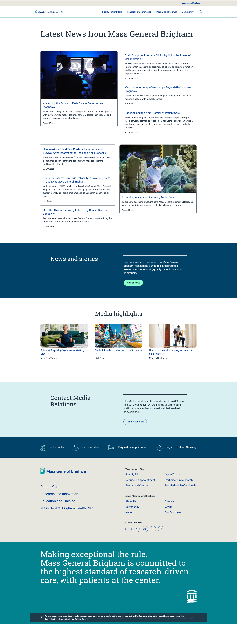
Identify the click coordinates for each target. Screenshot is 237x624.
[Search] (200, 12)
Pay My (131, 474)
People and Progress (166, 12)
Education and (57, 501)
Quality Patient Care (112, 12)
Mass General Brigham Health (66, 508)
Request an (140, 480)
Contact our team (135, 421)
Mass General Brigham (191, 3)
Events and (137, 485)
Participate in (179, 480)
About (130, 501)
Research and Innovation (139, 12)
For (174, 512)
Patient (49, 487)
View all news (133, 282)
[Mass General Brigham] (50, 12)
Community (188, 12)
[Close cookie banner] (193, 617)
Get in (172, 474)
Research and (59, 494)
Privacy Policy (81, 619)
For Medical (180, 485)
